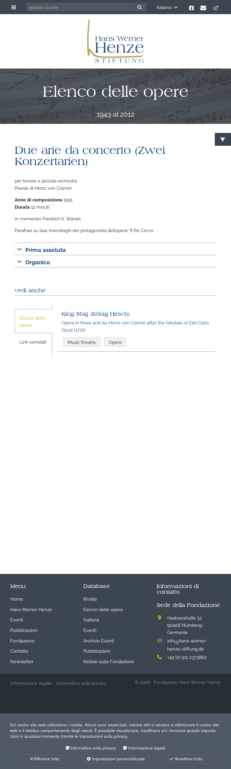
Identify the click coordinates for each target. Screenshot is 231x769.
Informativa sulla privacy (93, 748)
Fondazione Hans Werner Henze (187, 682)
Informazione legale (146, 748)
